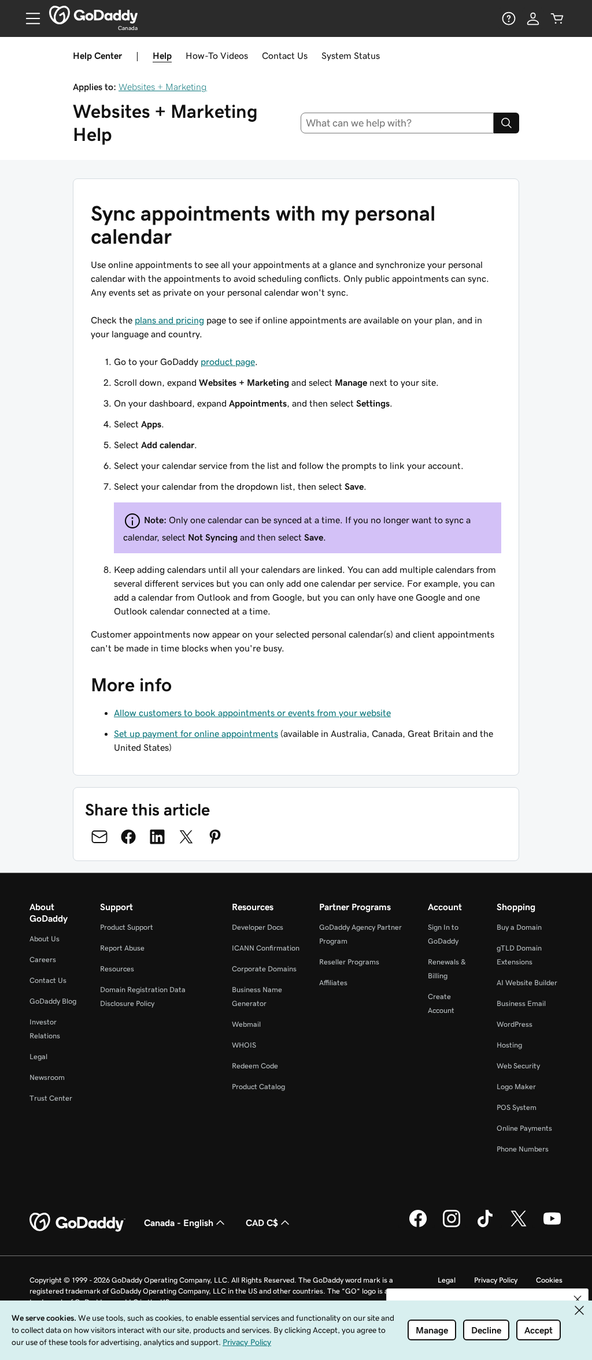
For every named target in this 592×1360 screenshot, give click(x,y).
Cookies (549, 1280)
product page (228, 361)
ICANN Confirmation (265, 948)
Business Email (521, 1003)
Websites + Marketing (163, 86)
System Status (350, 55)
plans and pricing (169, 320)
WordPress (514, 1024)
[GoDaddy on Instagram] (451, 1225)
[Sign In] (533, 18)
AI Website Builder (527, 982)
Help (162, 55)
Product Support (126, 927)
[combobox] (397, 123)
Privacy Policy (495, 1280)
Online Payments (524, 1128)
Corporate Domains (264, 969)
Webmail (246, 1024)
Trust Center (50, 1098)
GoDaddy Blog (52, 1001)
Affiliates (333, 982)
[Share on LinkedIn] (157, 837)
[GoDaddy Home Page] (77, 1222)
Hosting (509, 1045)
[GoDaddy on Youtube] (552, 1225)
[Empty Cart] (557, 18)
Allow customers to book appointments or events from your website (252, 712)
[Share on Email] (99, 837)
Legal (38, 1056)
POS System (516, 1107)
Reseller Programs (349, 962)
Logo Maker (516, 1086)
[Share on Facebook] (128, 837)
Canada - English (178, 1222)
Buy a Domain (519, 927)
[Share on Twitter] (186, 837)
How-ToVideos (217, 55)
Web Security (518, 1066)
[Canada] (93, 15)
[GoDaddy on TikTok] (485, 1225)
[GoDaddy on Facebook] (418, 1225)
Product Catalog (258, 1086)
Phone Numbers (523, 1149)
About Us (44, 938)
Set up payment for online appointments (196, 733)
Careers (42, 959)
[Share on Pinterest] (215, 837)
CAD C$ (262, 1222)
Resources (117, 969)
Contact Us (285, 55)
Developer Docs (257, 927)
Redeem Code (255, 1066)
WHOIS (244, 1045)
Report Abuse (122, 948)
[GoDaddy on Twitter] (518, 1225)
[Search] (506, 123)
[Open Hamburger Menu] (28, 18)
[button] (577, 1299)
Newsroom (47, 1077)
